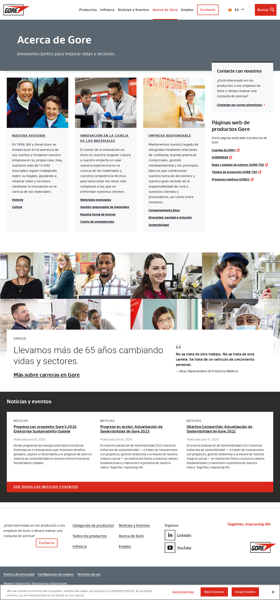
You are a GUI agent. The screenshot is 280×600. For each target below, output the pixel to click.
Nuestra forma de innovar (98, 214)
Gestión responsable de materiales (104, 207)
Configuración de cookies (56, 574)
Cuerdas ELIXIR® (224, 150)
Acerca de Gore (165, 10)
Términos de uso (89, 574)
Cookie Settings (183, 591)
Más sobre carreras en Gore (47, 374)
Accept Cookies (245, 591)
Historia (17, 200)
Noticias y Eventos (133, 10)
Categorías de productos (93, 525)
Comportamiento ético (164, 210)
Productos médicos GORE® (231, 179)
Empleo (125, 546)
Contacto (208, 10)
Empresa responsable (170, 135)
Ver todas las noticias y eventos (46, 487)
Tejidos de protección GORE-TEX (234, 172)
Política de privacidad (19, 574)
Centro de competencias (97, 221)
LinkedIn (184, 535)
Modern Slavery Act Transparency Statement (35, 583)
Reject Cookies (214, 591)
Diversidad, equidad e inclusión (170, 217)
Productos (88, 10)
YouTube (184, 548)
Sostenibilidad (159, 225)
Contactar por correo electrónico (239, 105)
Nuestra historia (29, 135)
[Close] (273, 592)
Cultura (17, 207)
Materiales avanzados (95, 200)
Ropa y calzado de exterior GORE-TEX (238, 165)
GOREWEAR (220, 157)
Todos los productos (90, 536)
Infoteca (80, 546)
